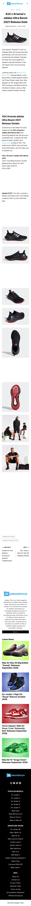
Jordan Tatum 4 (15, 845)
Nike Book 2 (15, 855)
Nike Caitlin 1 (15, 868)
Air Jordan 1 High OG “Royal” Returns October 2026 (14, 697)
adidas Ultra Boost (9, 536)
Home (12, 9)
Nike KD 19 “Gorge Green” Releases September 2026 (15, 761)
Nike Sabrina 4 (15, 848)
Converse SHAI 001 (15, 864)
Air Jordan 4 (15, 801)
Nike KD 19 (15, 836)
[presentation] (15, 650)
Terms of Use (15, 889)
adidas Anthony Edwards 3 (15, 858)
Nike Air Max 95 (15, 820)
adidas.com (6, 143)
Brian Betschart (12, 26)
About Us (15, 877)
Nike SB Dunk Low (15, 814)
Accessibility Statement (15, 892)
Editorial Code (15, 886)
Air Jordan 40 (15, 829)
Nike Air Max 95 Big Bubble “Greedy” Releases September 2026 (15, 665)
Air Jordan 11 (15, 808)
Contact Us (15, 880)
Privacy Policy (15, 883)
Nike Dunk (15, 811)
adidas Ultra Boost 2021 (10, 540)
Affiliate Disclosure (15, 896)
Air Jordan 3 (15, 798)
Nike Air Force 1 (15, 817)
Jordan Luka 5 (15, 842)
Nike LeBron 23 (15, 833)
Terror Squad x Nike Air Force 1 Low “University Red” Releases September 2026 (14, 730)
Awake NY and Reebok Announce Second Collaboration (7, 554)
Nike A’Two (15, 861)
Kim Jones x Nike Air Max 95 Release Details (23, 552)
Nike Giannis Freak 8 (15, 839)
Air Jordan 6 (15, 804)
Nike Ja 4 (15, 852)
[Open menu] (3, 3)
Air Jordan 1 (15, 795)
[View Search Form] (27, 3)
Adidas (18, 9)
